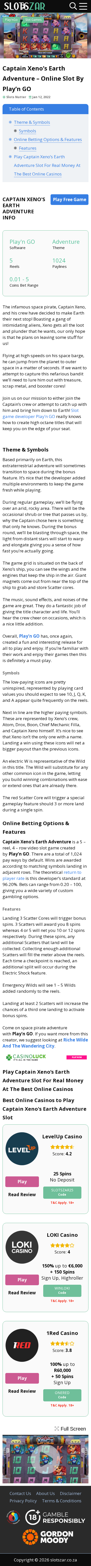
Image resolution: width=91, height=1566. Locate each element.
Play (22, 1182)
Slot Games (33, 20)
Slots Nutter (16, 97)
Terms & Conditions (61, 1501)
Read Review (22, 1194)
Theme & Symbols (32, 122)
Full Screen (72, 1429)
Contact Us (20, 1493)
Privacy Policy (23, 1501)
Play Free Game (69, 199)
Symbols (27, 131)
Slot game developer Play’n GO (41, 413)
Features (27, 148)
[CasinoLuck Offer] (45, 1061)
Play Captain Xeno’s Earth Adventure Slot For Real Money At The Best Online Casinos (47, 165)
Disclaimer (70, 1493)
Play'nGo (11, 20)
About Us (45, 1493)
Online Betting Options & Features (48, 139)
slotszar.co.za (63, 1560)
